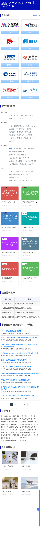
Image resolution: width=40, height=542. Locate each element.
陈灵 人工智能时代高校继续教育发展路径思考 (16, 367)
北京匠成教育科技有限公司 (10, 435)
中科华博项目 (26, 491)
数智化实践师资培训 (8, 278)
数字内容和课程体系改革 (17, 152)
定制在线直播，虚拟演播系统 (25, 312)
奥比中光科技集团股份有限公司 (11, 427)
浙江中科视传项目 (8, 466)
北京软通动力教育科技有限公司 (11, 419)
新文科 (32, 138)
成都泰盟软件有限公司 (8, 424)
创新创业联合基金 (30, 161)
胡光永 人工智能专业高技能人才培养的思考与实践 (17, 396)
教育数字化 (18, 126)
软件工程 (12, 132)
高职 (26, 115)
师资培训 (26, 158)
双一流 (16, 115)
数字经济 (28, 132)
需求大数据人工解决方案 (23, 308)
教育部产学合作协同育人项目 (23, 171)
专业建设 (31, 148)
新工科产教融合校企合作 (30, 227)
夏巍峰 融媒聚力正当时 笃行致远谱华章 (14, 360)
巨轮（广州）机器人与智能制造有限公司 (14, 430)
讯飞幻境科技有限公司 (27, 432)
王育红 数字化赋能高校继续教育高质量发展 (15, 380)
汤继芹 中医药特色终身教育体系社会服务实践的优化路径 (20, 373)
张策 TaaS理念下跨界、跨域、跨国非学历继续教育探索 (19, 337)
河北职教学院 (6, 303)
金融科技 (12, 138)
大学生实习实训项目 (16, 161)
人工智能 (26, 126)
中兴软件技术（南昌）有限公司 (11, 432)
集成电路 (20, 132)
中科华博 (23, 438)
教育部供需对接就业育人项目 (19, 174)
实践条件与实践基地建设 (17, 155)
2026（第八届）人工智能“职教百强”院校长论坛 (14, 398)
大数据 (11, 129)
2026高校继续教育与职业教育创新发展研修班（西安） (17, 333)
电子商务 (29, 135)
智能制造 (12, 135)
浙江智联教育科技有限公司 (10, 416)
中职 (31, 115)
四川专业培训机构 (8, 308)
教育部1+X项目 (14, 177)
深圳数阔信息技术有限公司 (29, 424)
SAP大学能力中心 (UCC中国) (30, 419)
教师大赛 (23, 164)
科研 (24, 148)
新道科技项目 (26, 466)
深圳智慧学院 (6, 312)
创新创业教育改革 (15, 158)
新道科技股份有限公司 (8, 440)
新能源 (19, 138)
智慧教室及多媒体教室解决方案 (25, 303)
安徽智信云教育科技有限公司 (30, 430)
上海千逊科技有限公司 (27, 416)
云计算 (33, 126)
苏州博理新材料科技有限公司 (10, 422)
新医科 (25, 138)
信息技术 (29, 129)
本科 (21, 115)
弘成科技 (23, 440)
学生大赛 (31, 164)
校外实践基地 (13, 164)
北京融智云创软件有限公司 (29, 435)
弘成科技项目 (7, 491)
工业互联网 (21, 135)
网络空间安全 (20, 129)
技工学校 (12, 118)
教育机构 (20, 118)
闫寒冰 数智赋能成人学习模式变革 (12, 331)
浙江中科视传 (5, 438)
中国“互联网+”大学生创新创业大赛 (20, 180)
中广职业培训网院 (8, 317)
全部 (10, 115)
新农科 (11, 141)
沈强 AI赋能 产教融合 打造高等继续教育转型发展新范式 (19, 353)
